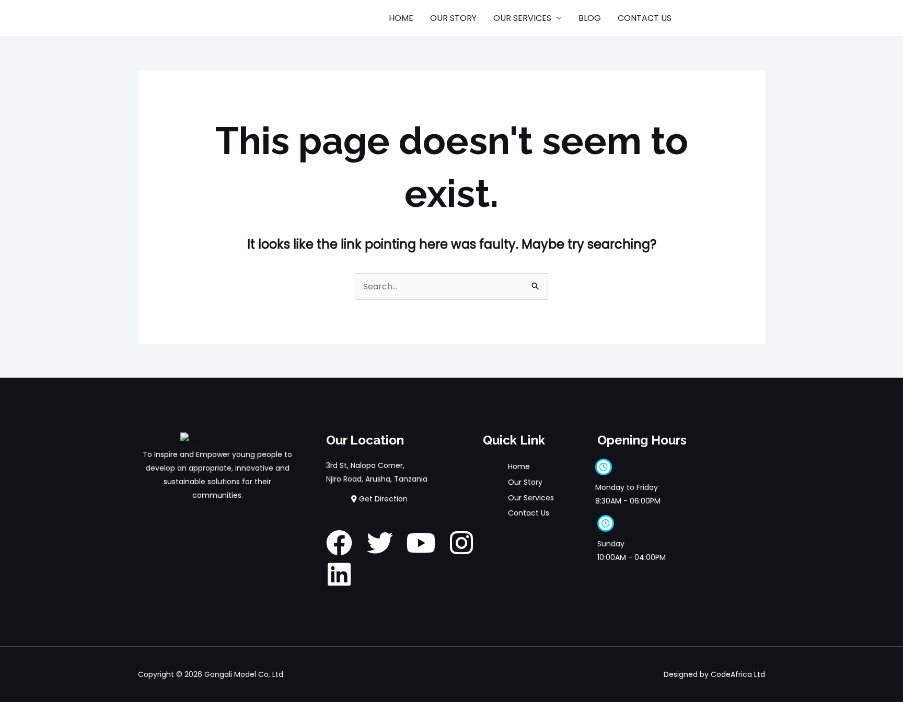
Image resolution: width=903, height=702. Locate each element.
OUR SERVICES (522, 18)
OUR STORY (453, 18)
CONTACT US (645, 18)
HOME (401, 18)
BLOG (589, 18)
